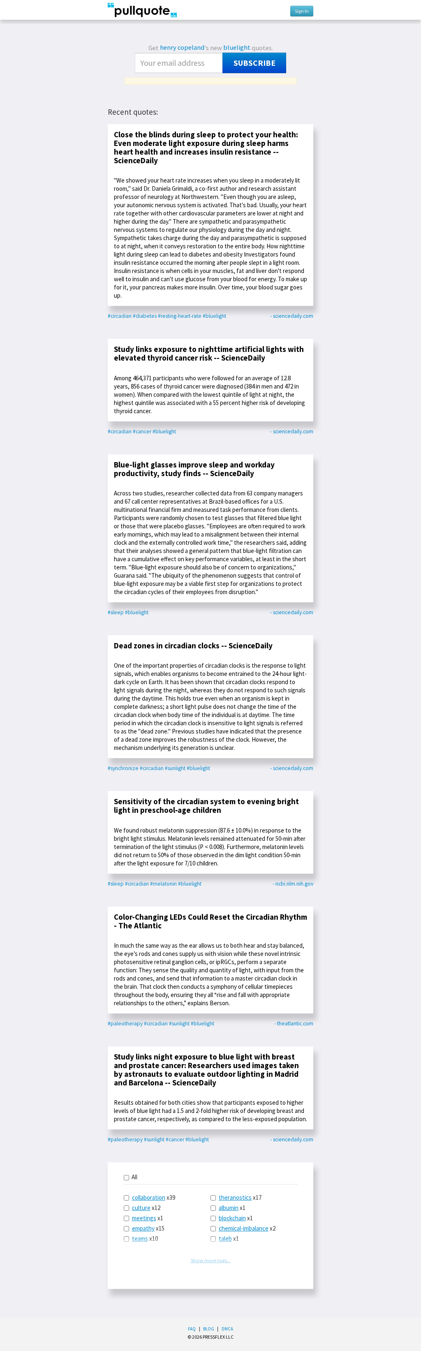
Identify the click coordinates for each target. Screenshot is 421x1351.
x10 (145, 1238)
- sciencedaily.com (291, 315)
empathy (143, 1228)
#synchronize (123, 768)
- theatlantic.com (293, 1023)
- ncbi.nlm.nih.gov (293, 883)
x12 (146, 1208)
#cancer (142, 431)
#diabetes (145, 315)
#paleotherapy (125, 1023)
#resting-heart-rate (179, 315)
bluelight (236, 47)
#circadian (120, 315)
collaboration (148, 1197)
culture (141, 1208)
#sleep (116, 612)
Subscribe (254, 63)
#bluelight (214, 315)
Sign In (302, 11)
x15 (148, 1228)
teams (140, 1238)
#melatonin (163, 883)
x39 (153, 1197)
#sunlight (175, 768)
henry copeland (182, 47)
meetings (144, 1218)
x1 (147, 1218)
